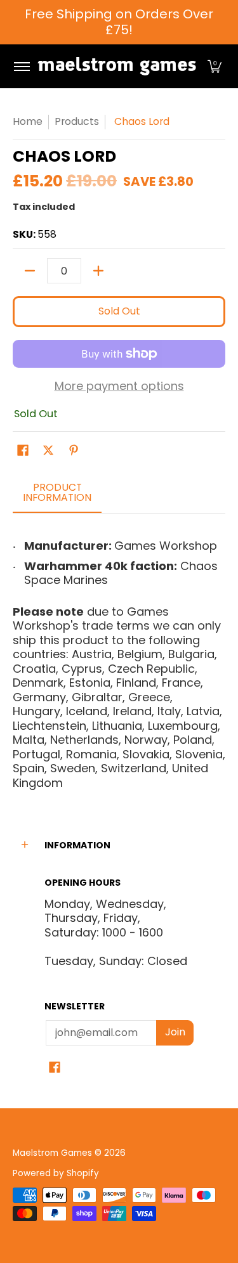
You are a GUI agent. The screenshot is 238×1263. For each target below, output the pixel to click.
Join (175, 1032)
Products (77, 121)
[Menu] (21, 66)
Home (28, 121)
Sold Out (119, 311)
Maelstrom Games (52, 1153)
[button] (214, 66)
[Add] (98, 270)
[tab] (57, 496)
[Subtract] (30, 270)
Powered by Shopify (56, 1173)
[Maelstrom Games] (116, 66)
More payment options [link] (119, 386)
